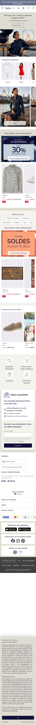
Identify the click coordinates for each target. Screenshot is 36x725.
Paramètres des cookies (27, 722)
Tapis (25, 222)
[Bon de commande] (23, 8)
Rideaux (17, 222)
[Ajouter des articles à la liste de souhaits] (21, 166)
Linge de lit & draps (13, 218)
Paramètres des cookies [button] (27, 565)
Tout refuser (5, 722)
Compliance (16, 565)
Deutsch (19, 494)
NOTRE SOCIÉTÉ (7, 510)
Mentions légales (6, 565)
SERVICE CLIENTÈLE (8, 500)
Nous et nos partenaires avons (10, 645)
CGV (19, 560)
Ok (18, 717)
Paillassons (25, 218)
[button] (2, 8)
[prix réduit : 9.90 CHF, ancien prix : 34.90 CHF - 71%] (12, 273)
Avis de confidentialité (28, 560)
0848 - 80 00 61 (8, 481)
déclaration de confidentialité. (10, 711)
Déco (31, 222)
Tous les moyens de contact (13, 467)
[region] (18, 681)
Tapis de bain (7, 222)
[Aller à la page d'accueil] (8, 8)
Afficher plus (21, 441)
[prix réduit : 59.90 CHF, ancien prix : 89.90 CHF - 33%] (12, 179)
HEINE (3, 505)
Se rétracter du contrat (9, 560)
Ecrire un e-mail (12, 462)
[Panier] (33, 8)
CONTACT (4, 456)
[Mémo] (28, 8)
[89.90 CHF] (12, 327)
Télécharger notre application (18, 525)
